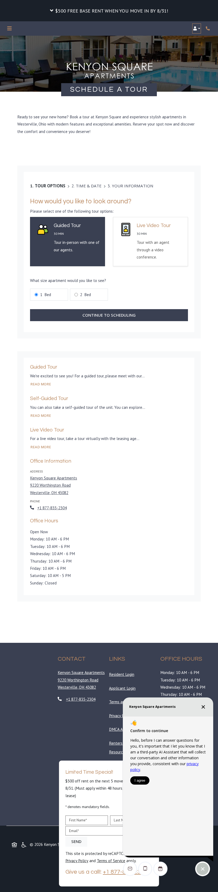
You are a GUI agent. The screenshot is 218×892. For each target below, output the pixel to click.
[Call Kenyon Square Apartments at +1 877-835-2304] (208, 28)
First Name (78, 820)
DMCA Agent (121, 729)
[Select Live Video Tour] (150, 241)
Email (74, 830)
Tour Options (50, 185)
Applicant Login (123, 688)
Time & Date (89, 185)
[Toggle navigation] (9, 28)
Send (76, 841)
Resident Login (122, 674)
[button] (109, 10)
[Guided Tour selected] (67, 241)
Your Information (132, 185)
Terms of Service (111, 860)
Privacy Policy (121, 715)
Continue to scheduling (109, 315)
